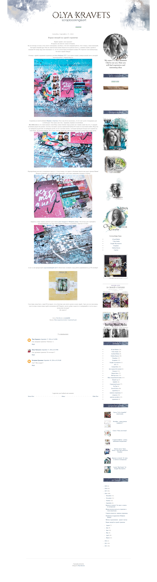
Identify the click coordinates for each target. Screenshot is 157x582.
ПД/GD (115, 382)
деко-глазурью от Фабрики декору (68, 222)
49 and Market (116, 239)
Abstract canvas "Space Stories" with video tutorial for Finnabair (120, 450)
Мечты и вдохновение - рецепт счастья (116, 520)
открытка (114, 395)
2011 (106, 546)
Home (63, 396)
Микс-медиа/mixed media (60, 320)
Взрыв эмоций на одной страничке (115, 522)
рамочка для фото (115, 397)
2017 (106, 491)
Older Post (95, 396)
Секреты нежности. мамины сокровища (117, 513)
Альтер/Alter (114, 367)
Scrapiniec (116, 246)
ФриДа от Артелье (52, 121)
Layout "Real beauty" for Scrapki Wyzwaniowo (119, 467)
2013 (106, 543)
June (107, 530)
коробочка (115, 390)
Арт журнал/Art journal (115, 369)
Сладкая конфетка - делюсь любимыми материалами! (119, 440)
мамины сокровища (115, 393)
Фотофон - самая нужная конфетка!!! (120, 422)
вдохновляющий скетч (51, 268)
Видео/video (115, 373)
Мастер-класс (114, 375)
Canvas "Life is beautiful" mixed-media (120, 413)
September (109, 503)
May (107, 533)
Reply (33, 344)
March (108, 538)
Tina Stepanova (36, 339)
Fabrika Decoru (116, 248)
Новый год (115, 380)
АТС (115, 364)
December (109, 495)
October (108, 500)
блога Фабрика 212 (60, 55)
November (109, 498)
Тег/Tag (115, 386)
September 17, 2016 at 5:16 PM (49, 339)
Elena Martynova (36, 350)
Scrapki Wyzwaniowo (116, 243)
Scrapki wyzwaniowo (115, 362)
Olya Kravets (81, 565)
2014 (106, 541)
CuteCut (116, 250)
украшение (115, 399)
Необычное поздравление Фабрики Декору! (115, 516)
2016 (106, 493)
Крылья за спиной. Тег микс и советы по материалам (120, 458)
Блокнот (115, 371)
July (107, 528)
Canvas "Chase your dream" (120, 430)
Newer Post (31, 396)
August (108, 525)
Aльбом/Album (115, 354)
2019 (106, 486)
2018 (106, 488)
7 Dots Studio (116, 241)
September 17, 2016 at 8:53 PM (50, 350)
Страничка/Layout (72, 320)
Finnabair (114, 358)
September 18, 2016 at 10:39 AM (52, 360)
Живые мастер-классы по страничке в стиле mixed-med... (116, 510)
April (107, 535)
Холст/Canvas (114, 388)
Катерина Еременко (37, 360)
